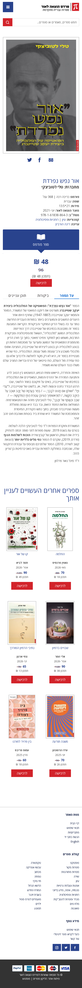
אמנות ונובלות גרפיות (68, 885)
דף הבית (74, 823)
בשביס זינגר (35, 894)
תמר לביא (22, 562)
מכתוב (37, 872)
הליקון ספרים (40, 978)
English (75, 841)
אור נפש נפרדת (61, 180)
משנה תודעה (60, 742)
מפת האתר (72, 814)
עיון (64, 219)
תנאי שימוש (73, 828)
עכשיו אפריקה (33, 867)
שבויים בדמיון (60, 648)
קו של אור (22, 554)
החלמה (60, 554)
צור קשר (74, 939)
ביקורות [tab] (43, 295)
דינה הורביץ (62, 224)
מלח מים (74, 904)
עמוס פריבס (22, 750)
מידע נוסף (72, 921)
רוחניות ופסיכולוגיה (47, 219)
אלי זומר (60, 656)
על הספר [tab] (67, 295)
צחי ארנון (22, 656)
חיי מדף (37, 881)
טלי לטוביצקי (52, 187)
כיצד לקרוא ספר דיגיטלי (66, 934)
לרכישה (41, 283)
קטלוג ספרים (71, 854)
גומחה (38, 876)
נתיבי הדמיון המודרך (22, 648)
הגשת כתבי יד (71, 837)
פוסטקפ (74, 863)
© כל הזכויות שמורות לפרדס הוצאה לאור (41, 975)
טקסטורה (36, 863)
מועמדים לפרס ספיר (30, 899)
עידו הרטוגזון (60, 750)
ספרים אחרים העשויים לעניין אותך (41, 494)
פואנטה (75, 908)
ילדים (38, 904)
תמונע (37, 908)
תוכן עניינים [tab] (17, 295)
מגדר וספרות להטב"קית (66, 899)
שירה (76, 876)
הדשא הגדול (34, 885)
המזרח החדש (34, 890)
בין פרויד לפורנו (22, 742)
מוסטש (26, 978)
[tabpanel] (41, 272)
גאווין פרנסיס (60, 562)
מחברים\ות (73, 832)
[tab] (41, 241)
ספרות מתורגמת (70, 872)
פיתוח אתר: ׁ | (41, 978)
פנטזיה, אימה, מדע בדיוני (66, 890)
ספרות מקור (72, 867)
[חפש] (7, 22)
